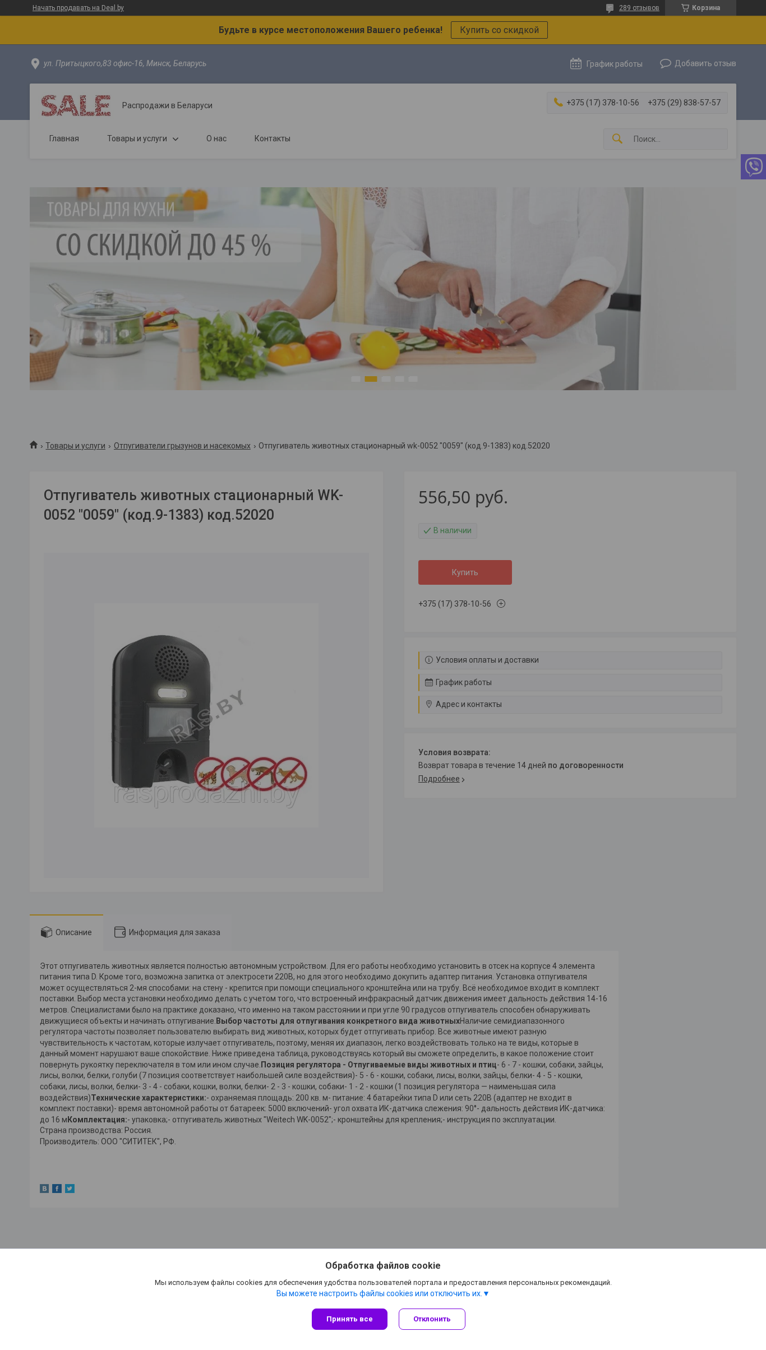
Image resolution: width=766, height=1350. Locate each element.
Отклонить (432, 1319)
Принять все (349, 1319)
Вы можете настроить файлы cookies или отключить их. (379, 1293)
